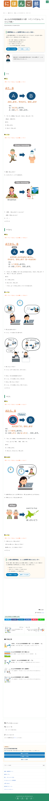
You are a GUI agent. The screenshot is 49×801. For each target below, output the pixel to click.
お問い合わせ (7, 783)
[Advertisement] (24, 593)
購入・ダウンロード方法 (9, 777)
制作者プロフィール (8, 786)
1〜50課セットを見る (24, 49)
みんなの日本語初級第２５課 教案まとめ (20, 652)
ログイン (15, 737)
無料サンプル (7, 774)
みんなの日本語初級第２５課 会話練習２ (20, 668)
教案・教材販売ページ (8, 771)
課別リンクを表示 (24, 759)
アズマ (42, 612)
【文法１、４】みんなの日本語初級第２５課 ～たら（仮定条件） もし (27, 643)
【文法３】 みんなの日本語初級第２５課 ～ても (22, 660)
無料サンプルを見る (11, 49)
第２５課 (41, 609)
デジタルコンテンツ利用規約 (10, 780)
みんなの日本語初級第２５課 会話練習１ (20, 677)
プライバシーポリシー (8, 789)
